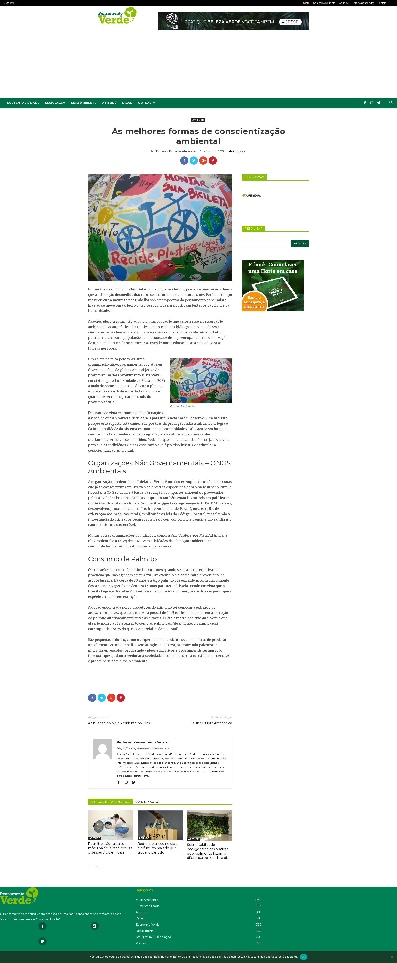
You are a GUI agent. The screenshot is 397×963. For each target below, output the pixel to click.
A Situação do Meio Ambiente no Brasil (119, 723)
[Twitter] (379, 103)
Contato (382, 2)
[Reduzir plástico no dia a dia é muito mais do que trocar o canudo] (160, 825)
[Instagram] (372, 103)
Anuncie (344, 2)
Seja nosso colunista (324, 2)
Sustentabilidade (23, 103)
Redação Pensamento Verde (176, 151)
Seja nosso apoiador (363, 2)
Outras (145, 103)
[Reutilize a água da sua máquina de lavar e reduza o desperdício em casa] (110, 825)
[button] (391, 103)
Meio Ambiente (83, 103)
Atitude (109, 103)
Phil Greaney (188, 406)
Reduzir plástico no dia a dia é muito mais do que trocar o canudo (158, 848)
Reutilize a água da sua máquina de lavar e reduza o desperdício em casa (110, 848)
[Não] (392, 957)
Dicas (127, 103)
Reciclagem (55, 103)
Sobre (306, 2)
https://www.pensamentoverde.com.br (144, 748)
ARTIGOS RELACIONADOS (110, 802)
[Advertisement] (198, 67)
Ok (304, 956)
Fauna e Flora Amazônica (211, 723)
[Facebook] (365, 103)
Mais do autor (147, 802)
